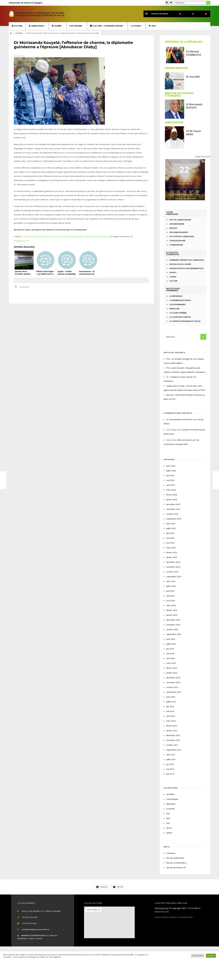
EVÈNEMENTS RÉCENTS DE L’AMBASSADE (186, 260)
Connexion (170, 853)
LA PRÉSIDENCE (175, 296)
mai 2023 (170, 653)
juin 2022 (170, 706)
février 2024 (171, 610)
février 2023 (171, 668)
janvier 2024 (171, 615)
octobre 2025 (172, 514)
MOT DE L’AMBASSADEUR (180, 220)
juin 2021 (170, 764)
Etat (168, 813)
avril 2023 (170, 658)
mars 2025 (171, 547)
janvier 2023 (171, 672)
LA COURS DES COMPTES (180, 317)
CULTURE (173, 281)
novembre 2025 (173, 509)
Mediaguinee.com (21, 240)
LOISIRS (172, 277)
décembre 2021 (173, 735)
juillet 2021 (171, 759)
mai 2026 (170, 480)
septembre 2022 (173, 692)
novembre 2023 (173, 624)
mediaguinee (24, 287)
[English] (177, 14)
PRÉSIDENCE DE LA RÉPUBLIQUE (184, 41)
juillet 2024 (171, 586)
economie (170, 808)
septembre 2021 (173, 749)
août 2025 (170, 523)
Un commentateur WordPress (179, 419)
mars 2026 (171, 490)
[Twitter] (171, 3)
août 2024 (170, 581)
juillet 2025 (171, 528)
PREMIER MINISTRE (176, 68)
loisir (168, 818)
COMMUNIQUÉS (176, 245)
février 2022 (171, 725)
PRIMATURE (174, 309)
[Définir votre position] (202, 161)
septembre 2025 (173, 518)
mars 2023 (171, 663)
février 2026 (171, 494)
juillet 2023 (171, 644)
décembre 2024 (173, 562)
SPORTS (172, 272)
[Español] (203, 14)
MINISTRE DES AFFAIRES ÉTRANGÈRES (179, 94)
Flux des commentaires (176, 862)
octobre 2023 (172, 629)
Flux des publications (175, 858)
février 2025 (171, 552)
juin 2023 (170, 648)
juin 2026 (170, 475)
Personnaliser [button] (197, 955)
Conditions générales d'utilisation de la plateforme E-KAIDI (174, 917)
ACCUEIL (18, 26)
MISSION (173, 228)
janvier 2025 (171, 557)
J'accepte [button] (210, 955)
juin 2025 (170, 533)
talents (169, 832)
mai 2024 (170, 595)
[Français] (190, 14)
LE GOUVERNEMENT (177, 304)
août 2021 (170, 754)
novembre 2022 (173, 682)
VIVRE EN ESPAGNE (177, 241)
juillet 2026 (171, 470)
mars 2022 (171, 721)
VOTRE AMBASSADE (172, 213)
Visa (153, 26)
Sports (169, 828)
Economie (76, 26)
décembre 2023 (173, 620)
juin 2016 (170, 774)
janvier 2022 (171, 730)
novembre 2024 (173, 567)
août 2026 (170, 465)
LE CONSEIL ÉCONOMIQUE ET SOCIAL (185, 321)
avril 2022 (170, 716)
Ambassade (37, 26)
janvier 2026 (171, 499)
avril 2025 (170, 542)
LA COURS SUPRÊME (178, 313)
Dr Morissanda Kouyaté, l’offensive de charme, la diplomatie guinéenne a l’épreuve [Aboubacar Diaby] (65, 236)
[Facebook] (167, 3)
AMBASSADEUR (174, 122)
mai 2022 (170, 711)
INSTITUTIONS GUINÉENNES (173, 289)
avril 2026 (170, 485)
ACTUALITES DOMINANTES (172, 253)
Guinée (57, 26)
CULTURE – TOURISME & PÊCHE (108, 26)
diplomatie (170, 804)
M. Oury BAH (193, 76)
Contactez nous (159, 14)
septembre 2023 (173, 634)
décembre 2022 (173, 677)
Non (168, 823)
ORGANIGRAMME (176, 224)
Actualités (18, 33)
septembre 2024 (173, 576)
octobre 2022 (172, 687)
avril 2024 (170, 600)
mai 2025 (170, 538)
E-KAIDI (137, 26)
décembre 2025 (173, 504)
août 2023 (170, 639)
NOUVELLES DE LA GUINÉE (180, 264)
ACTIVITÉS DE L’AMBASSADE (181, 236)
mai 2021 (170, 769)
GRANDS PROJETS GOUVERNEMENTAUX (186, 268)
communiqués (172, 799)
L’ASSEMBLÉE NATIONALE (180, 300)
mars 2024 (171, 605)
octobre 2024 (172, 571)
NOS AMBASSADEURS (178, 232)
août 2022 (170, 697)
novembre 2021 (173, 740)
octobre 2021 (172, 745)
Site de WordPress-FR (176, 867)
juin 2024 (170, 591)
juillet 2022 (171, 701)
